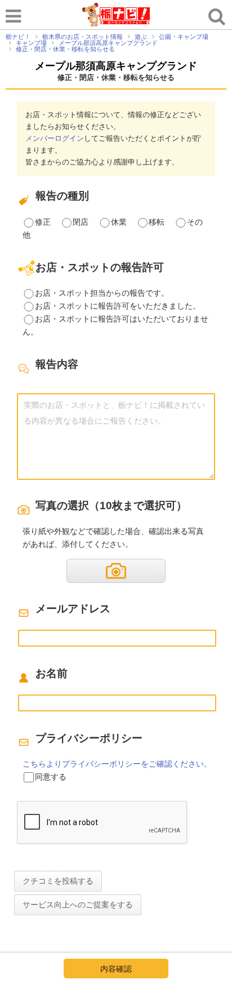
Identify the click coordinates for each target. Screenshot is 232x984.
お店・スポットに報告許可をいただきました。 (117, 305)
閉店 (80, 221)
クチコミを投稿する (58, 880)
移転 (156, 221)
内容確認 (116, 968)
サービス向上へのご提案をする (78, 904)
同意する (50, 776)
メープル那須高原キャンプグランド (116, 66)
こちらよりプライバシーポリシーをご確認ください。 (117, 763)
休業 (119, 221)
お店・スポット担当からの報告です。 (102, 292)
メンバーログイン (54, 138)
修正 (43, 221)
